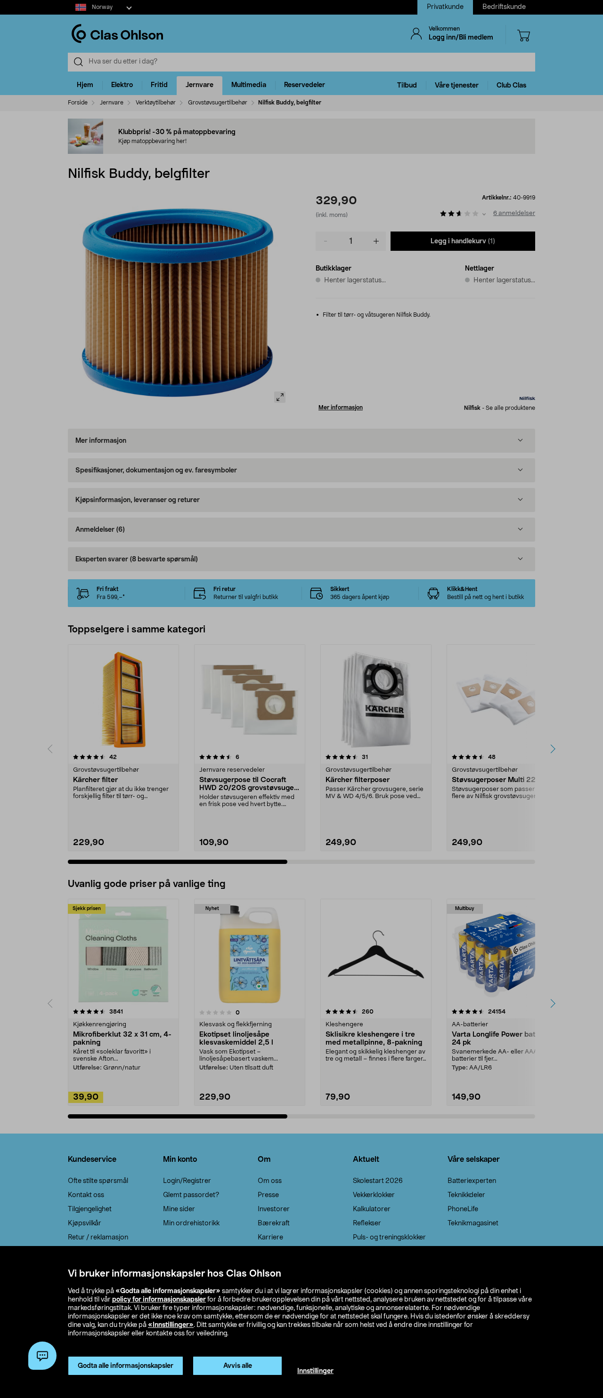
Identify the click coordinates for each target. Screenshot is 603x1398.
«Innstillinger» (171, 1325)
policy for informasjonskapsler (159, 1299)
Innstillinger (315, 1371)
